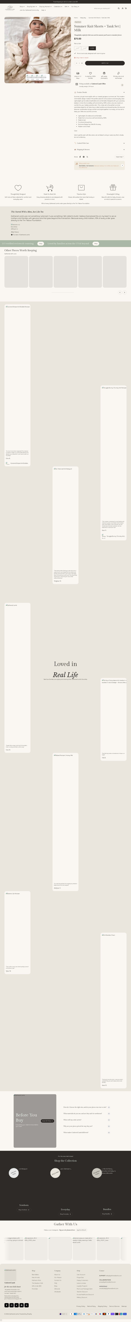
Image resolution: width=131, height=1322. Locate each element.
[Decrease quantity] (76, 63)
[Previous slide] (120, 292)
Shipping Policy (102, 1306)
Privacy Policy (80, 1306)
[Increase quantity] (82, 63)
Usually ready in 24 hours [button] (86, 86)
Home (76, 18)
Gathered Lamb (14, 1314)
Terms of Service (114, 1306)
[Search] (119, 8)
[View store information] (122, 85)
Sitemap (124, 1306)
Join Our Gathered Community (29, 10)
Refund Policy (91, 1306)
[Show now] (122, 165)
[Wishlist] (1, 1320)
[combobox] (107, 8)
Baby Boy (83, 18)
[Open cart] (125, 8)
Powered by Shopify (25, 1314)
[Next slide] (125, 292)
